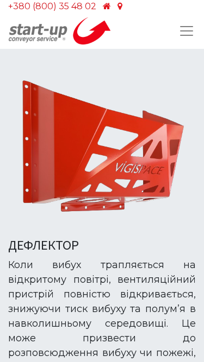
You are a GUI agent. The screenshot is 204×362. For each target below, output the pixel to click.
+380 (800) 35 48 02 (52, 6)
